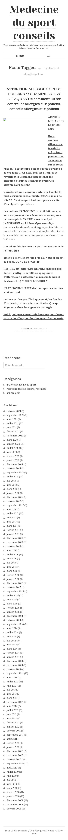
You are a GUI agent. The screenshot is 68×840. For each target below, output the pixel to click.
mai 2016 (11, 562)
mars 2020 (12, 439)
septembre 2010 (15, 763)
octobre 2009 (14, 808)
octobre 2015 (14, 587)
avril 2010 (12, 784)
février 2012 (13, 722)
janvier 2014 (13, 657)
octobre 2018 (14, 468)
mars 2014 (12, 648)
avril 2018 (12, 484)
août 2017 (12, 509)
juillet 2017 (13, 513)
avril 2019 (12, 452)
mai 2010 (11, 779)
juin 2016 (11, 558)
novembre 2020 (15, 435)
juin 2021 (11, 427)
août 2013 (12, 677)
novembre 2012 (15, 702)
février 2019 (13, 456)
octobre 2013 (14, 669)
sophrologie (13, 393)
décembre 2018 (15, 464)
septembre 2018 (15, 472)
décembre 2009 (15, 800)
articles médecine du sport (21, 384)
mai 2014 (11, 640)
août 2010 (12, 767)
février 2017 (13, 530)
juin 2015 (12, 599)
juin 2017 (11, 517)
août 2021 (12, 419)
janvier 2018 (13, 493)
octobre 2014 (14, 620)
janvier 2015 (13, 611)
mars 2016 (12, 570)
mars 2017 (12, 525)
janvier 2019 (13, 460)
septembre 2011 (15, 734)
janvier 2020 (13, 443)
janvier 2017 (13, 534)
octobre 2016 (14, 546)
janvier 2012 (13, 726)
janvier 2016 (13, 579)
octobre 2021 (14, 411)
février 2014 (13, 652)
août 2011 (12, 738)
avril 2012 (12, 718)
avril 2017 (12, 521)
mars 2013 (12, 698)
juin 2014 (11, 636)
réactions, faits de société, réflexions (26, 388)
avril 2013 (12, 693)
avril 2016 (12, 566)
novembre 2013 (15, 665)
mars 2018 (12, 489)
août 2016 (12, 550)
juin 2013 (11, 685)
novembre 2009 (15, 804)
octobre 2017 (14, 501)
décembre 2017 (15, 497)
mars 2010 (12, 788)
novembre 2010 (15, 755)
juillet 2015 (13, 595)
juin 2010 (12, 775)
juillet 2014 (13, 632)
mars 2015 (12, 603)
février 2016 (13, 575)
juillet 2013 (12, 681)
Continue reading (34, 328)
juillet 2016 (13, 554)
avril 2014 (12, 644)
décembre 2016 (15, 538)
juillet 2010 (13, 771)
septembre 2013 (15, 673)
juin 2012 (11, 714)
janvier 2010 (13, 796)
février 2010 (13, 792)
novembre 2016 (15, 542)
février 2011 (13, 743)
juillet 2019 (13, 448)
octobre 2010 (14, 759)
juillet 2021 (13, 423)
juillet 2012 (13, 710)
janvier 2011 (13, 747)
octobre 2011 (14, 730)
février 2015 (13, 607)
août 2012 (12, 706)
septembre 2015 (15, 591)
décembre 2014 (15, 616)
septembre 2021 (15, 415)
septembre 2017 (15, 505)
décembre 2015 (15, 583)
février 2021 (13, 431)
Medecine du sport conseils (34, 22)
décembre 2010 (15, 751)
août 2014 (12, 628)
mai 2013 (11, 689)
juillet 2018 (13, 476)
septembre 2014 (15, 624)
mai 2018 (11, 480)
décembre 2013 (15, 661)
